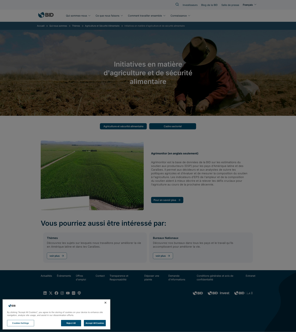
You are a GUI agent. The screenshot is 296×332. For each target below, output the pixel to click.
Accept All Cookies (95, 323)
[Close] (105, 302)
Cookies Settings (20, 323)
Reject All (71, 323)
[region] (56, 314)
